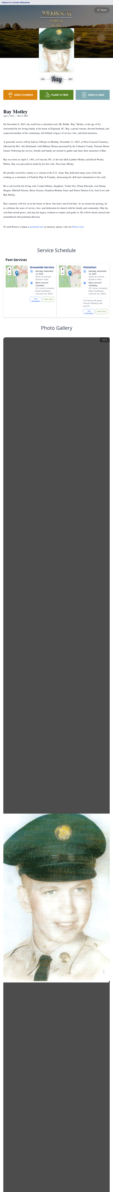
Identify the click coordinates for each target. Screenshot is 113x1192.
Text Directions (36, 300)
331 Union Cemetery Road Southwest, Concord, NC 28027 (44, 291)
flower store (78, 226)
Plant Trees (48, 299)
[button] (16, 273)
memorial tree (37, 226)
